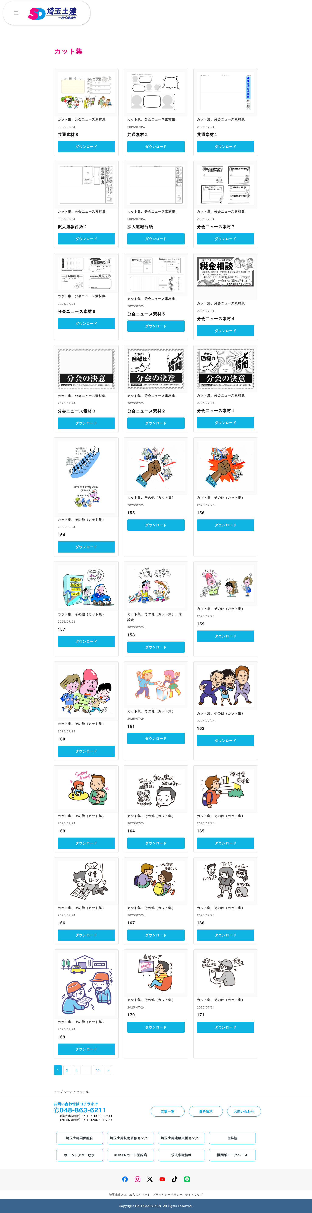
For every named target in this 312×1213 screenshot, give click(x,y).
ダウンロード (86, 146)
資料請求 (206, 1111)
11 (98, 1070)
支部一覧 (167, 1111)
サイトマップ (194, 1194)
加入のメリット (139, 1194)
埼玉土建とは (118, 1194)
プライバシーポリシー (168, 1194)
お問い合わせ (244, 1111)
